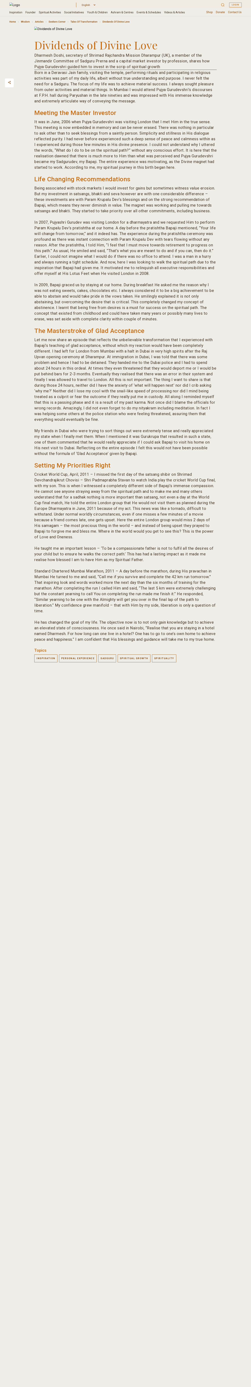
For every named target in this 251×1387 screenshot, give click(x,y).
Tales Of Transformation (84, 21)
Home (12, 21)
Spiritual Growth (134, 658)
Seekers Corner (57, 21)
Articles (39, 21)
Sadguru (107, 658)
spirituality (164, 658)
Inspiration (45, 658)
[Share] (9, 82)
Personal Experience (78, 658)
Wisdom (25, 21)
